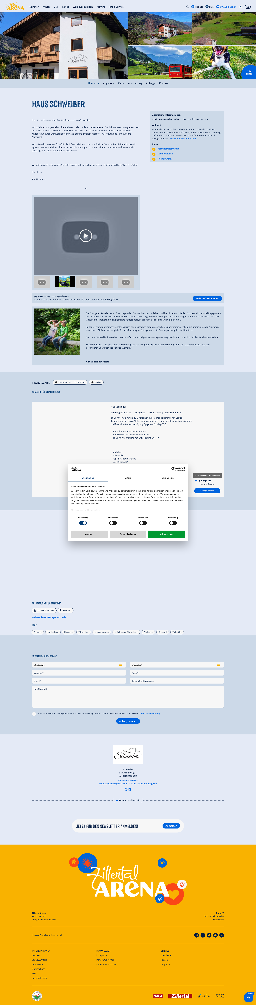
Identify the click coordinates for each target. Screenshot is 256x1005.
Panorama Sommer (106, 964)
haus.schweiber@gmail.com (113, 783)
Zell (56, 7)
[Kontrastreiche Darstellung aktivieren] (240, 6)
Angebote (108, 83)
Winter (46, 7)
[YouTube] (215, 935)
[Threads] (221, 935)
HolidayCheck (164, 158)
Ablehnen (89, 534)
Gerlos (65, 7)
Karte (121, 83)
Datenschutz (38, 968)
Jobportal (165, 964)
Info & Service (116, 7)
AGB (34, 973)
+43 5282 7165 (39, 916)
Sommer (34, 7)
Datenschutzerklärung (149, 713)
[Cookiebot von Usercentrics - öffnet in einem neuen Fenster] (173, 469)
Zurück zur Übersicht (129, 800)
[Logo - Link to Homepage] (14, 6)
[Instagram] (126, 789)
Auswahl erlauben (128, 534)
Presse (164, 959)
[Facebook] (203, 935)
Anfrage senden (128, 721)
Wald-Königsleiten (83, 7)
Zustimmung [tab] (88, 478)
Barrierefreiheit (39, 978)
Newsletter (166, 955)
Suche (187, 6)
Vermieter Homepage (168, 148)
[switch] (113, 523)
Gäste (98, 382)
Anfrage (150, 83)
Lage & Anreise (39, 959)
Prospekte (101, 955)
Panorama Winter (105, 959)
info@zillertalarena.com (44, 919)
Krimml (101, 7)
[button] (86, 187)
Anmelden (171, 825)
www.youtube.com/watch (183, 138)
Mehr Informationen (207, 298)
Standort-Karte (165, 153)
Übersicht (93, 83)
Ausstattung (135, 83)
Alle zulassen (166, 534)
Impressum (37, 964)
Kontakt (163, 83)
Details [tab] (128, 478)
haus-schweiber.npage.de (144, 783)
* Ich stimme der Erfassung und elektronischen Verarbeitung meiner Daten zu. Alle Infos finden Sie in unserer (99, 713)
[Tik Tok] (209, 935)
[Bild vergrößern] (64, 45)
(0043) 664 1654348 (128, 780)
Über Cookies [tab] (168, 478)
